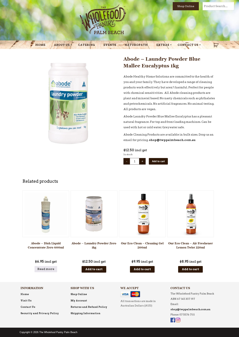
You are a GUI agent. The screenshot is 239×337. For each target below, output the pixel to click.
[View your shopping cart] (216, 45)
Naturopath (136, 45)
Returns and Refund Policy (89, 307)
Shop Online (185, 6)
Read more (45, 269)
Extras (162, 45)
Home (40, 45)
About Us (62, 45)
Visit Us (26, 300)
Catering (86, 45)
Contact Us (188, 45)
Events (109, 45)
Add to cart (158, 161)
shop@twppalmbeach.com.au (172, 140)
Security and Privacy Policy (40, 313)
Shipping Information (85, 313)
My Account (79, 300)
